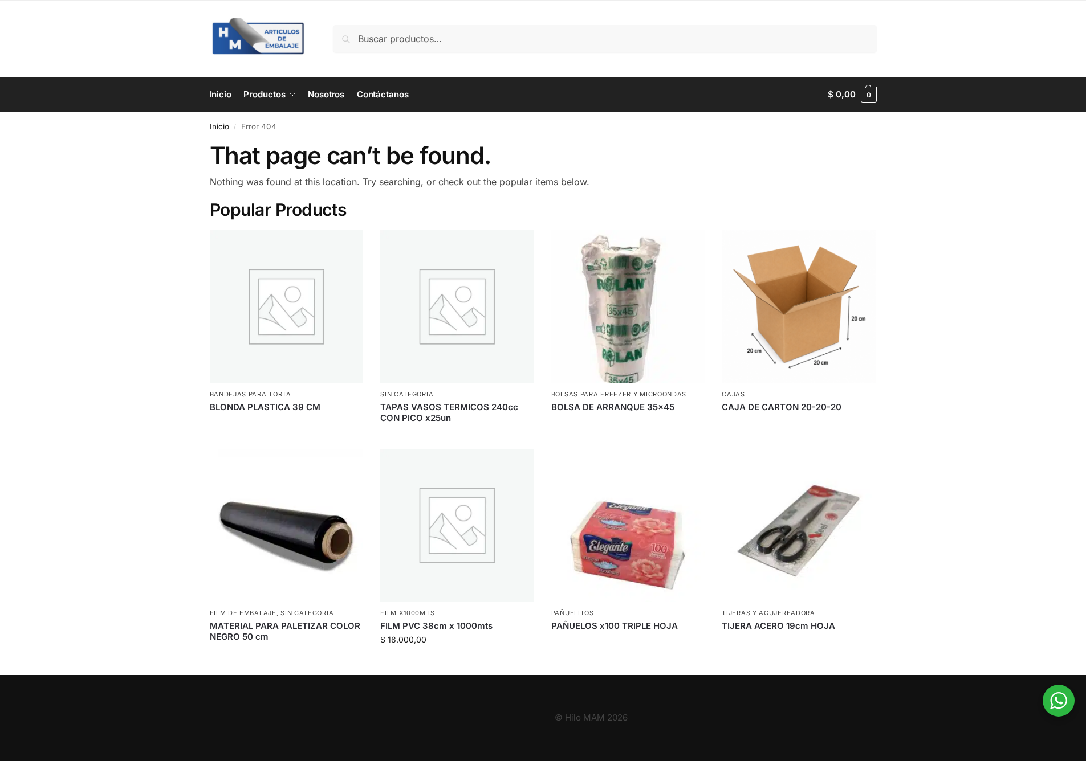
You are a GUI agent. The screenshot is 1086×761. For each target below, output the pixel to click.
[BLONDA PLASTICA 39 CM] (287, 307)
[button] (852, 94)
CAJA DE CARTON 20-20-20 (781, 407)
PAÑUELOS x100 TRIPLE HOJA (614, 625)
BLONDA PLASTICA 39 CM (265, 407)
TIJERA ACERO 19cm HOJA (778, 625)
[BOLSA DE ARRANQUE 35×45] (628, 307)
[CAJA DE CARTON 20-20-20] (799, 307)
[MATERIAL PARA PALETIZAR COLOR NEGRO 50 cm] (287, 526)
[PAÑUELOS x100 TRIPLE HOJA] (628, 526)
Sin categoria (406, 394)
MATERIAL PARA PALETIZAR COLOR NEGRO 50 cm (285, 631)
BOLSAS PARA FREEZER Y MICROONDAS (618, 394)
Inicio (219, 126)
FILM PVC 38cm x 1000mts (436, 625)
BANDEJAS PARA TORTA (250, 394)
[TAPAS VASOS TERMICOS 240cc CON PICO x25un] (457, 307)
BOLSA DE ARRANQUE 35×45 (612, 407)
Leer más (286, 426)
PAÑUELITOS (572, 613)
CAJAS (733, 394)
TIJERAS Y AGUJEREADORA (768, 613)
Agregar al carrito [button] (457, 663)
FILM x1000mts (407, 613)
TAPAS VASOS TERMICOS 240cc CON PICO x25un (449, 413)
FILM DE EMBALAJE (243, 613)
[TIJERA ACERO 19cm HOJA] (799, 526)
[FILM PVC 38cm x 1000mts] (457, 526)
